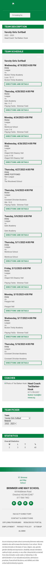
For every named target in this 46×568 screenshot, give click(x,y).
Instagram (20, 503)
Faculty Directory (22, 514)
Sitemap (38, 527)
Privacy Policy (24, 527)
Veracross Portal (33, 522)
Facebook (14, 503)
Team (6, 415)
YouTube (25, 503)
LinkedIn (31, 503)
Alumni (22, 531)
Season (7, 421)
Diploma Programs (12, 522)
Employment (8, 527)
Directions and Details (17, 84)
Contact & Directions (22, 518)
